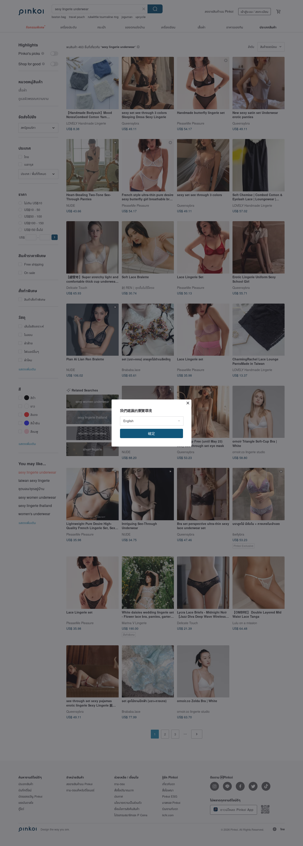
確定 (151, 433)
